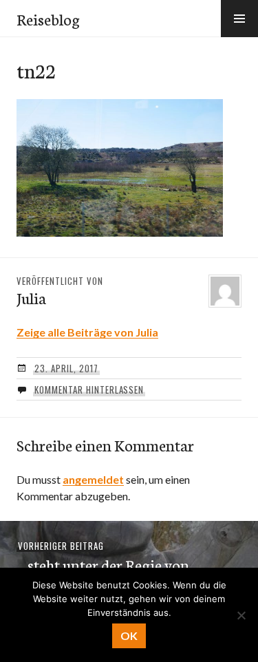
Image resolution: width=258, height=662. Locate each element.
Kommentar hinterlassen (89, 389)
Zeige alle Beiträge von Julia (87, 332)
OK (129, 635)
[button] (239, 18)
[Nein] (241, 615)
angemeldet (93, 479)
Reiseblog (48, 19)
